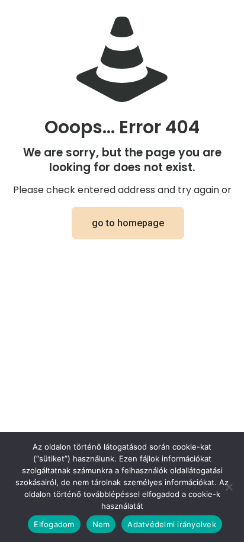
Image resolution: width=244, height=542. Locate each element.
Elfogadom (54, 524)
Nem (101, 524)
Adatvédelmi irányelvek (171, 524)
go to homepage (128, 223)
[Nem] (229, 487)
